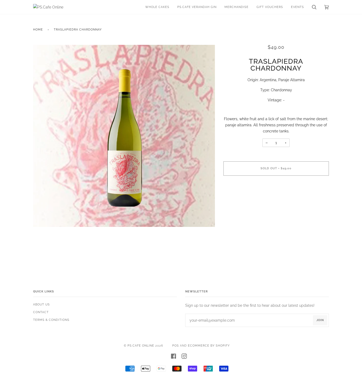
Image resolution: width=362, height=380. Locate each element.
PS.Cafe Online (140, 345)
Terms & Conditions (51, 320)
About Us (41, 304)
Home (38, 29)
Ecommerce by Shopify (209, 345)
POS (175, 345)
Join (320, 320)
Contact (41, 312)
